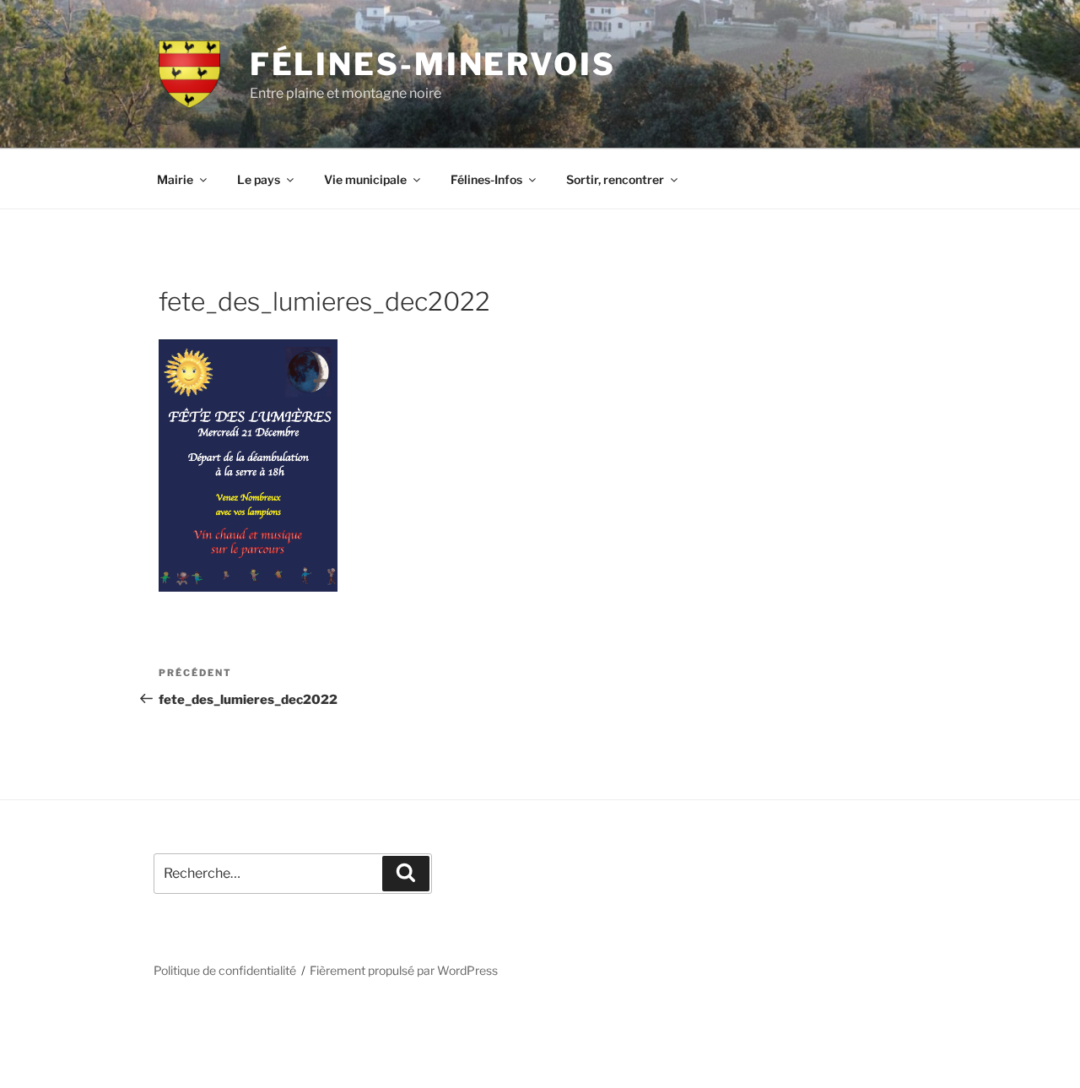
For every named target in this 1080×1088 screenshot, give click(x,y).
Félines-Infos (486, 179)
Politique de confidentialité (225, 970)
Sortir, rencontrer (615, 179)
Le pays (258, 179)
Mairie (175, 179)
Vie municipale (365, 179)
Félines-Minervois (433, 64)
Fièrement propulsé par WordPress (404, 970)
